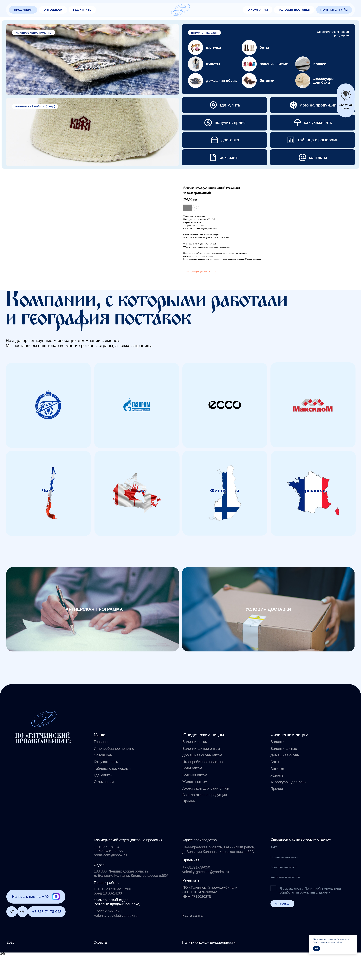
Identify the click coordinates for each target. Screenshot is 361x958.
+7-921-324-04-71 (108, 911)
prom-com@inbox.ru (110, 855)
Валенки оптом (195, 742)
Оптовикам (103, 755)
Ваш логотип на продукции (204, 795)
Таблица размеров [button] (191, 272)
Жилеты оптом (194, 782)
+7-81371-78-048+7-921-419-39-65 (108, 849)
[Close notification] (354, 937)
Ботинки (277, 769)
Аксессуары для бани (288, 782)
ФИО (273, 847)
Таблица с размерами (112, 768)
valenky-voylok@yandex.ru (115, 916)
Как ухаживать (106, 762)
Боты (274, 762)
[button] (23, 10)
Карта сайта (192, 915)
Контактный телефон (285, 877)
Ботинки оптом (194, 775)
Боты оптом (192, 768)
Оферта (100, 942)
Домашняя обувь (284, 755)
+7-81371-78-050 (196, 867)
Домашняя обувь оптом (202, 755)
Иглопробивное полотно (114, 748)
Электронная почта (283, 867)
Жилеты (277, 775)
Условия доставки (207, 272)
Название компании (284, 857)
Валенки (277, 742)
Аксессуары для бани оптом (206, 788)
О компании (104, 782)
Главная (101, 742)
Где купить (103, 775)
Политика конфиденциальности (209, 942)
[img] (180, 10)
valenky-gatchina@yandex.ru (205, 872)
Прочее (276, 789)
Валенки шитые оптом (201, 748)
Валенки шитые (283, 748)
